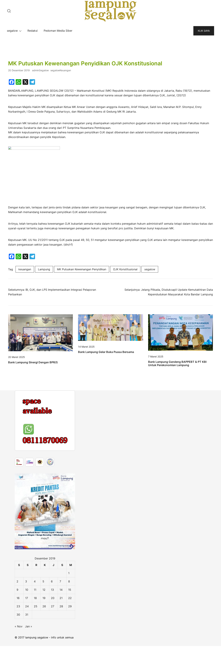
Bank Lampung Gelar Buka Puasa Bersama (106, 352)
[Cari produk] (9, 11)
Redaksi (32, 30)
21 (61, 598)
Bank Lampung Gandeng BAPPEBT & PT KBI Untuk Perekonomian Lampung (177, 363)
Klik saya (204, 30)
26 (44, 606)
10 (26, 589)
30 (18, 614)
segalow (12, 30)
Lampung (44, 269)
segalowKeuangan (60, 70)
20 (52, 598)
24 (27, 606)
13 (52, 589)
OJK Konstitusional (125, 269)
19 (43, 598)
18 (35, 598)
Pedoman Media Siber (58, 30)
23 (18, 606)
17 (26, 598)
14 (61, 589)
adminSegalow (40, 70)
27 (52, 606)
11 (35, 589)
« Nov (18, 626)
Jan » (28, 626)
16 (18, 598)
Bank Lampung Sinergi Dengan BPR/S (33, 362)
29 (70, 606)
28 (61, 606)
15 (69, 589)
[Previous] (22, 420)
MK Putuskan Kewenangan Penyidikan (81, 269)
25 (35, 606)
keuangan (24, 269)
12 (43, 589)
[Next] (68, 420)
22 (70, 598)
